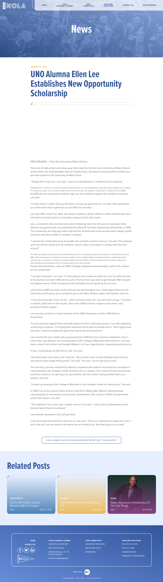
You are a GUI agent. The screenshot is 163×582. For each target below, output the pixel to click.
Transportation (129, 552)
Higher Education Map (58, 544)
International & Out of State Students (59, 553)
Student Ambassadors (58, 558)
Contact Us (128, 5)
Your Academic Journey (64, 5)
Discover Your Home (108, 5)
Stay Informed (149, 5)
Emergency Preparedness (133, 556)
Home (44, 5)
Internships (90, 552)
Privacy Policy (80, 578)
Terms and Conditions (94, 578)
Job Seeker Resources (95, 544)
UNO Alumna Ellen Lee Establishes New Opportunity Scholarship (81, 440)
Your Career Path (88, 5)
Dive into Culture (130, 544)
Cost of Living (128, 548)
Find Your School (56, 548)
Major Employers (93, 548)
